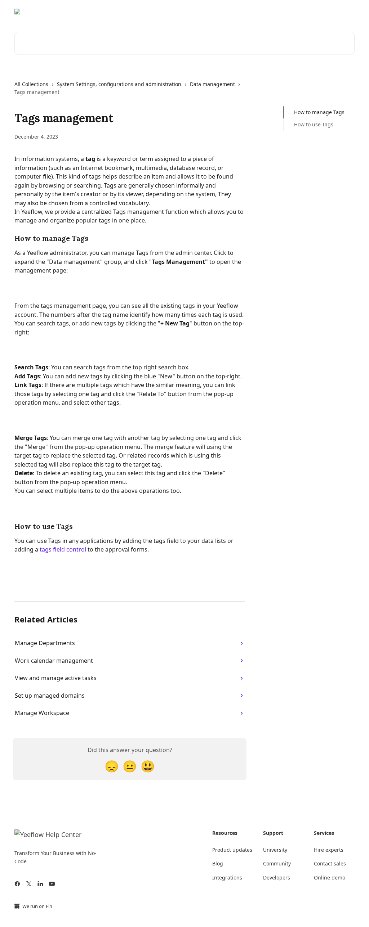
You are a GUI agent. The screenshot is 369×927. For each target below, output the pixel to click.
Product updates (232, 849)
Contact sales (330, 863)
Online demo (329, 877)
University (337, 11)
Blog (217, 863)
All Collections (31, 84)
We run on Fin (37, 906)
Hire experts (328, 849)
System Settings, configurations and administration (119, 84)
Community (301, 11)
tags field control (63, 549)
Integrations (227, 877)
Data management (212, 84)
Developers (276, 877)
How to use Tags (313, 124)
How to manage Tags (319, 112)
